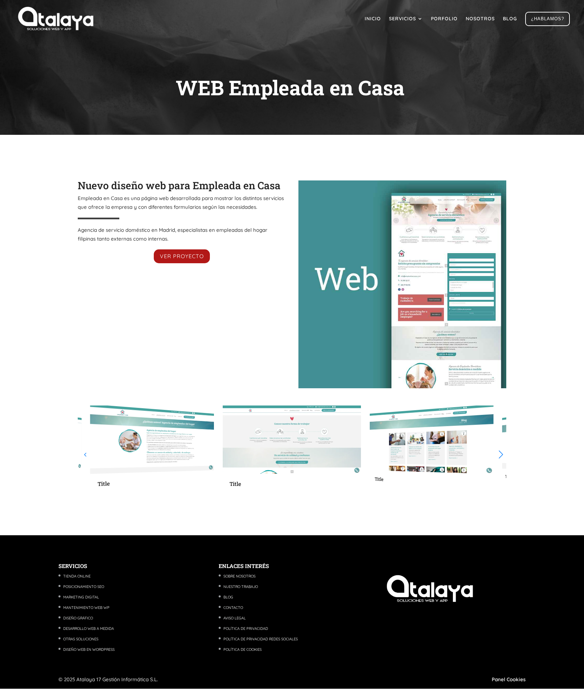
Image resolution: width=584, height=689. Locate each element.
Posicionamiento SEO (83, 586)
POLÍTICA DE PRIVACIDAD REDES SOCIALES (260, 639)
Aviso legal (234, 618)
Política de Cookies (242, 649)
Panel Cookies (509, 679)
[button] (500, 454)
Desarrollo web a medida (88, 628)
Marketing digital (81, 597)
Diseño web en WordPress (89, 649)
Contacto (233, 607)
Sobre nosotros (239, 576)
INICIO (373, 19)
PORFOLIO (444, 19)
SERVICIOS (402, 19)
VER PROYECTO (182, 256)
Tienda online (77, 576)
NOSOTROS (480, 19)
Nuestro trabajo (240, 586)
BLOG (510, 19)
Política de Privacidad (245, 628)
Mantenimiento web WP (86, 607)
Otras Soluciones (80, 639)
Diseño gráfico (78, 618)
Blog (228, 597)
